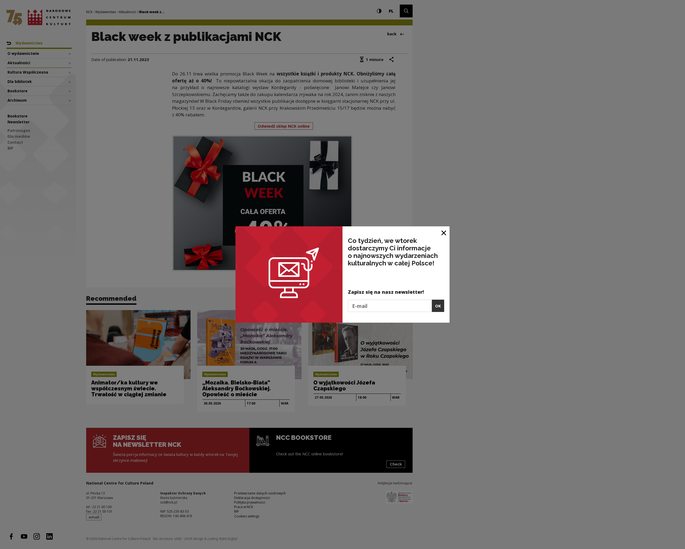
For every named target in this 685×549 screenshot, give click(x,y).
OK (438, 305)
